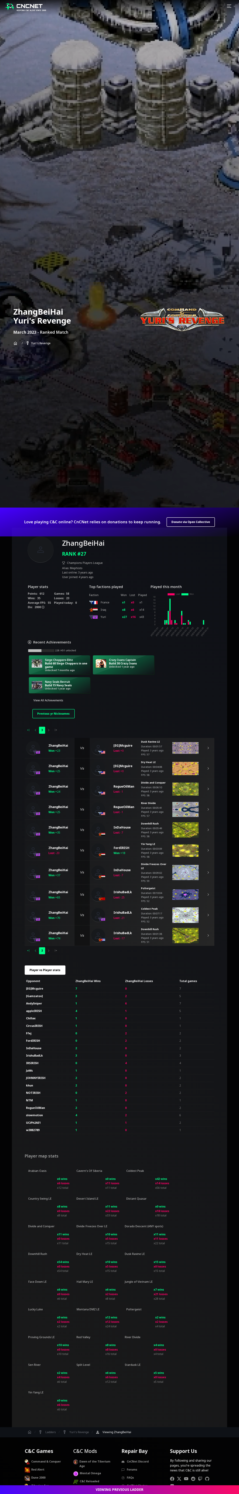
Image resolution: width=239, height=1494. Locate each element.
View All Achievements (48, 700)
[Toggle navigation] (229, 6)
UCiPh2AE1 (33, 1123)
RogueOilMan (35, 1108)
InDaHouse (33, 1048)
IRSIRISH (32, 1063)
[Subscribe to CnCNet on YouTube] (187, 1479)
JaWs (29, 1070)
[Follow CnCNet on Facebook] (173, 1479)
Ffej (28, 1033)
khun (29, 1085)
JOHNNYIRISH (35, 1078)
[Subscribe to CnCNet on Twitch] (201, 1479)
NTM (29, 1100)
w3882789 (33, 1130)
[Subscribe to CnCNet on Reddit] (194, 1479)
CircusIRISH (34, 1026)
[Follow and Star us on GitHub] (208, 1479)
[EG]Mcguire (34, 988)
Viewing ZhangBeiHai (113, 1432)
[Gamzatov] (34, 996)
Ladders (47, 1432)
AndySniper (34, 1003)
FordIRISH (33, 1041)
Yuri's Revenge (38, 343)
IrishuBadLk (34, 1055)
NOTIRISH (33, 1093)
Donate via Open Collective (190, 522)
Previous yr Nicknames (53, 714)
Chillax (31, 1018)
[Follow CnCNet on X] (180, 1479)
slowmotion (34, 1115)
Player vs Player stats (45, 970)
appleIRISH (34, 1011)
